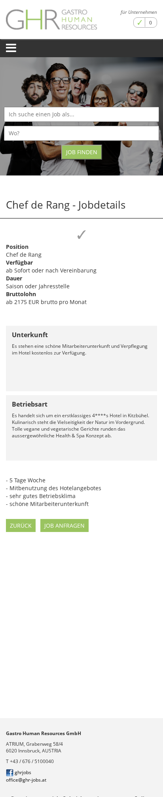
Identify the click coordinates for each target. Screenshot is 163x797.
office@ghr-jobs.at (26, 779)
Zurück (21, 525)
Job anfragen (64, 525)
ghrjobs (22, 772)
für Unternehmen (139, 12)
